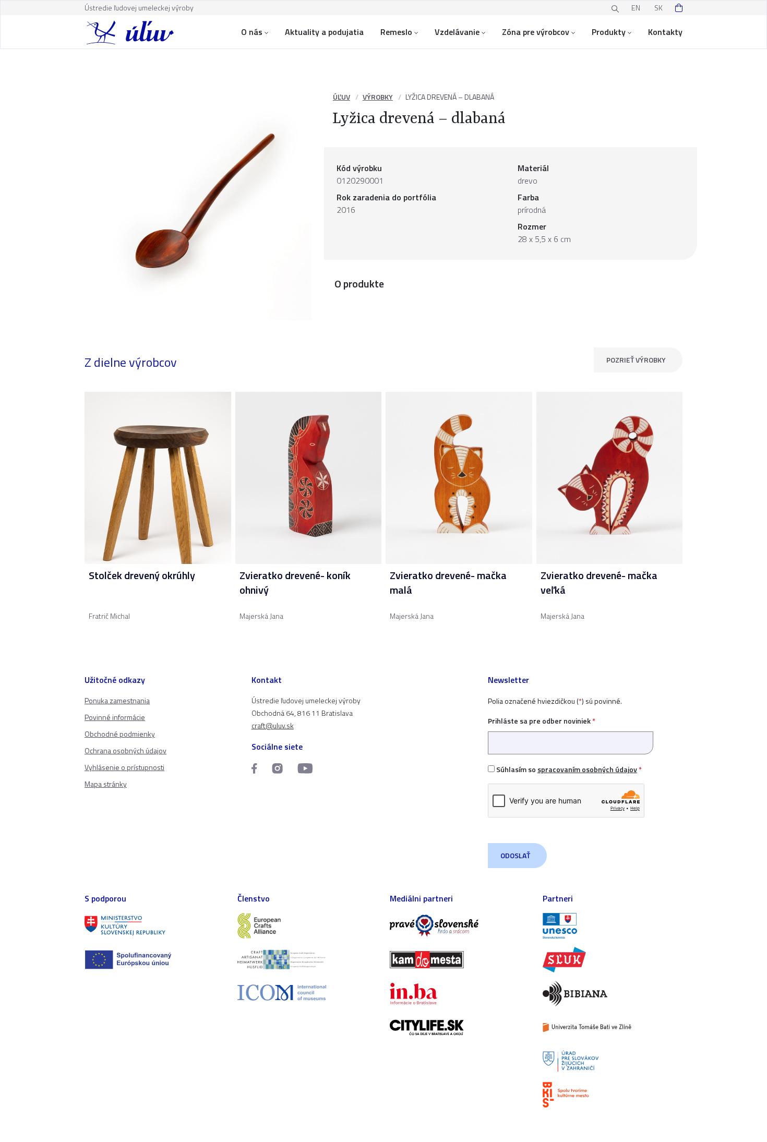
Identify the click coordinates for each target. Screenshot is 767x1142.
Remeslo (396, 32)
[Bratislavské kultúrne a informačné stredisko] (613, 1095)
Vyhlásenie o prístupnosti (124, 767)
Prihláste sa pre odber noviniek (541, 720)
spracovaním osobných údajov (587, 769)
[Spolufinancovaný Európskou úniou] (155, 959)
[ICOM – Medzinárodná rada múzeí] (307, 992)
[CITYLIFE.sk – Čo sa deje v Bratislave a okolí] (460, 1027)
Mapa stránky (106, 783)
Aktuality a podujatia (324, 32)
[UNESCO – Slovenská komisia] (613, 926)
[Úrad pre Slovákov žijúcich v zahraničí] (613, 1061)
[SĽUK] (613, 959)
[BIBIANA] (613, 993)
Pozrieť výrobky (636, 359)
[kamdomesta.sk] (460, 959)
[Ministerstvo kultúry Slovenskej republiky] (155, 926)
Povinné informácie (115, 717)
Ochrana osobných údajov (125, 750)
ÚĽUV (341, 96)
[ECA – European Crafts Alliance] (307, 926)
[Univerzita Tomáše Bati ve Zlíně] (613, 1027)
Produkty (609, 32)
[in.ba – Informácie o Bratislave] (460, 993)
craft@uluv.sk (272, 725)
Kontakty (665, 32)
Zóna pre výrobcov (535, 32)
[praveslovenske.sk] (460, 926)
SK (658, 7)
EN (635, 7)
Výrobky (378, 96)
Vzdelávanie (457, 32)
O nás (251, 32)
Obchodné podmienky (120, 733)
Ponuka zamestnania (117, 700)
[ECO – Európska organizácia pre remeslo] (307, 959)
